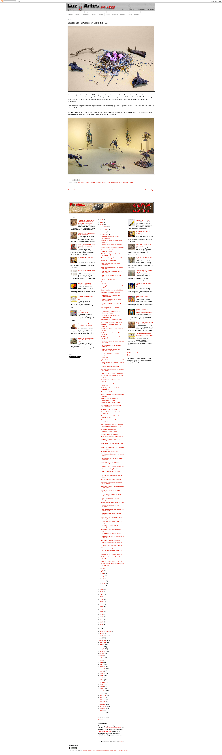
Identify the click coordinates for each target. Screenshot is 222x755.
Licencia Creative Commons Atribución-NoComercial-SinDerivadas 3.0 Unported (105, 750)
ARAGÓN (70, 12)
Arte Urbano (102, 12)
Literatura (137, 12)
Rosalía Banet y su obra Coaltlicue (111, 479)
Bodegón (92, 182)
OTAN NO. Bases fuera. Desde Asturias (112, 466)
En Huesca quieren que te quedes (110, 292)
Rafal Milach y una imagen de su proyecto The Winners (144, 271)
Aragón (101, 633)
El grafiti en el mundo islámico (109, 451)
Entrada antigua (149, 190)
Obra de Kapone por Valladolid (109, 434)
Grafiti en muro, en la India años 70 (111, 366)
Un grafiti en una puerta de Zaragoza (111, 244)
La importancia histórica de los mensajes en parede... (109, 526)
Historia (101, 680)
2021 (101, 594)
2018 (101, 601)
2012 (101, 617)
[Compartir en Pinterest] (79, 180)
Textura (101, 710)
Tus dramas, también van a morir (110, 540)
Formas (104, 182)
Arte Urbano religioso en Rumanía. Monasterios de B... (111, 254)
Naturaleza (70, 14)
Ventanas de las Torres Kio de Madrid (111, 554)
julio (102, 571)
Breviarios (102, 651)
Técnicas (93, 14)
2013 (101, 614)
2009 (101, 624)
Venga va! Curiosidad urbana (109, 431)
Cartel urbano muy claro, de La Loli (111, 426)
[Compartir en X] (76, 180)
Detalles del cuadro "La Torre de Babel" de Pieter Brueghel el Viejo (86, 340)
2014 (101, 612)
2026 (101, 219)
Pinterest (100, 719)
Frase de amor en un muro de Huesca (112, 373)
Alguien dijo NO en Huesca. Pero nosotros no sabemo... (110, 349)
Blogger (121, 741)
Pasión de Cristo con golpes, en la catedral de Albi (110, 295)
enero (103, 586)
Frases (101, 675)
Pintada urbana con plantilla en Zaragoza (112, 502)
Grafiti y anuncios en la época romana (112, 542)
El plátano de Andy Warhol (143, 220)
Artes (95, 12)
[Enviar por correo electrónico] (72, 180)
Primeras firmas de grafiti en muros (111, 548)
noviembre (104, 229)
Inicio (112, 190)
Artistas (108, 14)
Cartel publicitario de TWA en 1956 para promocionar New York (144, 285)
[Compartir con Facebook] (77, 180)
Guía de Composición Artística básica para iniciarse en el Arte (86, 271)
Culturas (110, 12)
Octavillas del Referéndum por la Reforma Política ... (110, 250)
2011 (101, 619)
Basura (87, 182)
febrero (103, 583)
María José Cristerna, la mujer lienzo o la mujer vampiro (86, 245)
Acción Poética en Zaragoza (109, 409)
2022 (101, 591)
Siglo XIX (122, 14)
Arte (79, 182)
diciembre (104, 226)
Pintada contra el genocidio (108, 260)
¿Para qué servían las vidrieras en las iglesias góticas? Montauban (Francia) (144, 311)
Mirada (108, 182)
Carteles (101, 653)
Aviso (81, 12)
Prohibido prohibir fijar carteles (109, 392)
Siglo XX (129, 14)
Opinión (101, 693)
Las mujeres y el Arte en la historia (111, 533)
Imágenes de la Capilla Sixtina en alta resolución (86, 233)
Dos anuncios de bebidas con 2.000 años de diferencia (111, 495)
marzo (103, 581)
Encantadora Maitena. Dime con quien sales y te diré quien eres (86, 298)
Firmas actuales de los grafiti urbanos (111, 545)
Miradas (144, 12)
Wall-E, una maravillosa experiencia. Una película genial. (85, 325)
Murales (101, 686)
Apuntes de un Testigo (105, 631)
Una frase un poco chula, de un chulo (111, 322)
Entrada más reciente (74, 190)
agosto (103, 568)
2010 (101, 622)
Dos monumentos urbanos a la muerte (112, 424)
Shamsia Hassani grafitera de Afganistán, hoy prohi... (109, 399)
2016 (101, 607)
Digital (101, 662)
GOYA (76, 12)
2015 (101, 609)
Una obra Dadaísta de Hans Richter (111, 353)
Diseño (101, 664)
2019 (101, 599)
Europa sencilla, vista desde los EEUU (112, 290)
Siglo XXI (136, 14)
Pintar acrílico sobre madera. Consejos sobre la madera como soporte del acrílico (86, 221)
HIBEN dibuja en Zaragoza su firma (111, 402)
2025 (101, 222)
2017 (101, 604)
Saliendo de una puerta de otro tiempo (111, 319)
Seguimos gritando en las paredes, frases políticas (111, 299)
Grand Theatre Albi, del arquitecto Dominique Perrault (110, 312)
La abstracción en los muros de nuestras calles (110, 463)
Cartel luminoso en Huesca (108, 279)
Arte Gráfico (102, 640)
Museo (150, 12)
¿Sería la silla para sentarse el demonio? (112, 360)
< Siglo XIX (115, 14)
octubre (103, 232)
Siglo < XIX (102, 695)
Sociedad (77, 14)
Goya (101, 677)
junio (102, 573)
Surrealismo (86, 14)
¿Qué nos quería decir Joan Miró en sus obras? (85, 311)
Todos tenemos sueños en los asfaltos (112, 436)
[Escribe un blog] (74, 180)
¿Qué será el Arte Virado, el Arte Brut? (112, 561)
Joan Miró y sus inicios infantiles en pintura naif (84, 284)
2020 (101, 596)
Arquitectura (89, 12)
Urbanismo (102, 713)
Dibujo (116, 12)
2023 (101, 589)
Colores (101, 655)
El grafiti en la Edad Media (108, 429)
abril (102, 578)
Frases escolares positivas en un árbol (112, 258)
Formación (100, 14)
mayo (103, 576)
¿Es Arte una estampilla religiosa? (110, 469)
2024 (101, 224)
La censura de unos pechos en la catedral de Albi (110, 316)
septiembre (104, 234)
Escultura (122, 12)
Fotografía (129, 12)
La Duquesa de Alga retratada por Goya (112, 247)
